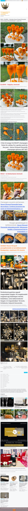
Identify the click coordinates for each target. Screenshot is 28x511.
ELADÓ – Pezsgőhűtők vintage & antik (5, 380)
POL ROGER (17, 391)
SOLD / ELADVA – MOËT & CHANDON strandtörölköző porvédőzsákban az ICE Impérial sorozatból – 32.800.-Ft (23, 485)
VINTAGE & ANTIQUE (11, 392)
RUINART (25, 391)
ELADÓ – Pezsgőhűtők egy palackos (5, 376)
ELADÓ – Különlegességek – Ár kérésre (5, 375)
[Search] (26, 9)
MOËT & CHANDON (3, 391)
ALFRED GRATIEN (3, 389)
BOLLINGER (18, 389)
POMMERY (20, 391)
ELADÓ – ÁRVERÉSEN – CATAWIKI (4, 374)
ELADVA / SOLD (5, 362)
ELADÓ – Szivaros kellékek (3, 386)
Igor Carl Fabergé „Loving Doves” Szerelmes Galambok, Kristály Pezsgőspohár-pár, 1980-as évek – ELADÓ (7, 407)
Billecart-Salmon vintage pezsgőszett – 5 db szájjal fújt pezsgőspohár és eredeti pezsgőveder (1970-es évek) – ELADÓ (21, 420)
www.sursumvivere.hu (19, 309)
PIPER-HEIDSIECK (13, 391)
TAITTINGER (2, 392)
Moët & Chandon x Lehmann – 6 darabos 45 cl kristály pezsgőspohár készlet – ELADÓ (7, 419)
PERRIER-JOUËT (8, 391)
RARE (23, 391)
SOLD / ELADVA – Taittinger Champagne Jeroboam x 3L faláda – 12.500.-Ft (5, 484)
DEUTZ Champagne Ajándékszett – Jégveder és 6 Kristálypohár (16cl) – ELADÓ (20, 407)
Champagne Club (21, 487)
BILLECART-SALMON (14, 389)
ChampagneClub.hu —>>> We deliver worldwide (5, 13)
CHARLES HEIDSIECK (23, 389)
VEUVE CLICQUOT (5, 363)
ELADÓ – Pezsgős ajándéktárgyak (4, 381)
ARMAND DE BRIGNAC (8, 389)
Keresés (2, 371)
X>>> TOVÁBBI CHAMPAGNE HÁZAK (19, 392)
